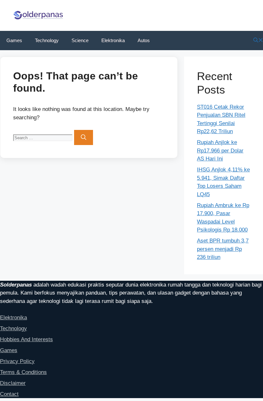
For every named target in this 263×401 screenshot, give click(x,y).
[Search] (83, 137)
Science (80, 40)
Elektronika (113, 40)
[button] (258, 40)
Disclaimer (13, 383)
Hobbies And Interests (26, 339)
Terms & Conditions (23, 372)
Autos (144, 40)
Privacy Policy (17, 361)
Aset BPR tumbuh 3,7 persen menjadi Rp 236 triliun (223, 249)
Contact (9, 394)
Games (14, 40)
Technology (47, 40)
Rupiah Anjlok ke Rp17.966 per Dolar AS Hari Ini (220, 150)
